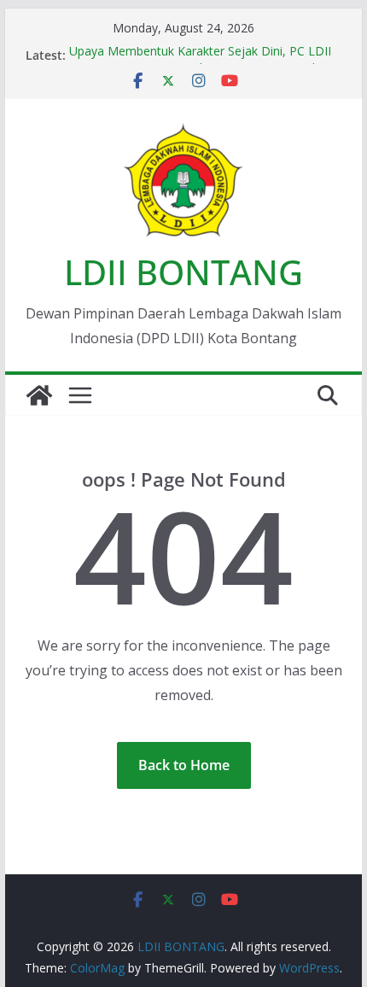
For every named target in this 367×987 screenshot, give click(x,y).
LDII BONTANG (183, 271)
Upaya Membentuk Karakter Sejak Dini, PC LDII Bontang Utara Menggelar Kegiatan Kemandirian (203, 62)
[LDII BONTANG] (39, 395)
